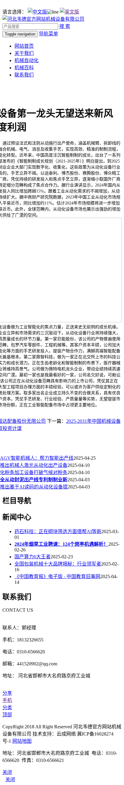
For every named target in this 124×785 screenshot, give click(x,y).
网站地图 (22, 741)
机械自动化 (26, 60)
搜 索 (64, 26)
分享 (7, 693)
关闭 (10, 779)
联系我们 (24, 74)
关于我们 (24, 53)
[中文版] (37, 11)
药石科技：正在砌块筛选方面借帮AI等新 (57, 531)
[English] (69, 11)
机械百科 (24, 67)
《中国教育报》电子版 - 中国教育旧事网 (57, 576)
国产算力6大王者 (32, 556)
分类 (7, 707)
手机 (7, 700)
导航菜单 (48, 33)
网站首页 (24, 46)
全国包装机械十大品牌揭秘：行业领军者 (57, 563)
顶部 (7, 714)
